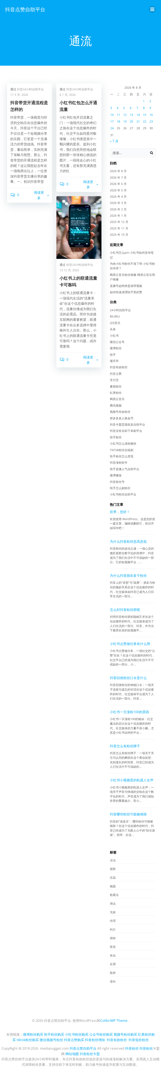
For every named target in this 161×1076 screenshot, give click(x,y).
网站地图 (72, 1054)
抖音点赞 (116, 374)
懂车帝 (114, 361)
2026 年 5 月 (118, 190)
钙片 (113, 929)
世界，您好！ (120, 511)
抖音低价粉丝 (139, 1040)
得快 (113, 938)
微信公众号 (117, 342)
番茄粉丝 (116, 386)
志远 (113, 877)
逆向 (113, 981)
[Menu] (152, 9)
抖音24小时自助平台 (30, 89)
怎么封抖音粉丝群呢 (125, 609)
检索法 (114, 895)
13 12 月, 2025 (69, 270)
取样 (113, 973)
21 (138, 121)
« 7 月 (114, 141)
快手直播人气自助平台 (124, 469)
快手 (113, 355)
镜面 (113, 886)
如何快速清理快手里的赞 (126, 292)
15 (144, 115)
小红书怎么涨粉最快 (123, 443)
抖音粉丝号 (117, 482)
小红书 (114, 336)
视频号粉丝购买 (125, 1034)
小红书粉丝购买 (76, 1034)
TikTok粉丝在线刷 (121, 450)
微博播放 (116, 475)
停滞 (113, 921)
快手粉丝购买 (54, 1034)
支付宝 (114, 380)
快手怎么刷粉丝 (120, 488)
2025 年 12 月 (119, 222)
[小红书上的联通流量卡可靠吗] (78, 227)
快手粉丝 (116, 437)
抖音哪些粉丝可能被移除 (128, 814)
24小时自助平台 (120, 310)
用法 (113, 904)
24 (112, 128)
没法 (113, 860)
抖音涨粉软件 (118, 462)
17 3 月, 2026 (19, 95)
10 (112, 115)
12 (125, 115)
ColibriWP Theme (113, 1020)
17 (112, 121)
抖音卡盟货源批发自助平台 (127, 424)
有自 (113, 955)
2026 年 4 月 (118, 196)
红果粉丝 (116, 393)
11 (118, 115)
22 (144, 121)
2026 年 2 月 (118, 209)
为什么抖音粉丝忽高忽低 (128, 541)
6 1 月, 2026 (68, 95)
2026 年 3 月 (118, 203)
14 (138, 115)
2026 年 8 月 (118, 171)
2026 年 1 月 (118, 216)
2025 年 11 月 (119, 228)
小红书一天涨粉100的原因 (129, 712)
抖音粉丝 (132, 1048)
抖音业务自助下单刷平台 (126, 431)
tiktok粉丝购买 (28, 1040)
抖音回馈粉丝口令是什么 (128, 678)
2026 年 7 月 (118, 177)
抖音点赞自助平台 (25, 9)
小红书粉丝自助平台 (123, 494)
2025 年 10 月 (119, 235)
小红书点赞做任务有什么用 (130, 643)
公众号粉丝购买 (101, 1034)
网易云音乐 (117, 399)
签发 (113, 947)
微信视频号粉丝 (51, 1040)
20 (131, 121)
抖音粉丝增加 (95, 1040)
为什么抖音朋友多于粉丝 (128, 575)
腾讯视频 (116, 405)
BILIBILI (115, 316)
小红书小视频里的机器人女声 (131, 780)
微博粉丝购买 (33, 1034)
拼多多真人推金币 (121, 418)
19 (125, 121)
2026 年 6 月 (118, 184)
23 (151, 121)
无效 (113, 912)
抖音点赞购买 (74, 1040)
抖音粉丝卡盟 (90, 1054)
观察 (113, 869)
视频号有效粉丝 (120, 412)
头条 (113, 329)
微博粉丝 (116, 348)
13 (131, 115)
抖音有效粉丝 (118, 367)
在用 (113, 964)
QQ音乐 (115, 323)
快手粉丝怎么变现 (121, 456)
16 (151, 115)
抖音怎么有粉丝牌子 (125, 746)
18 (118, 121)
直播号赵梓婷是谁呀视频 (126, 286)
